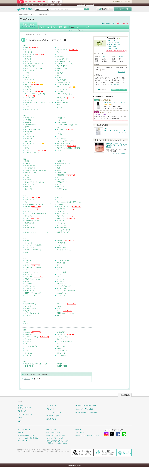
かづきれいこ (61, 118)
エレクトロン (29, 100)
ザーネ (59, 166)
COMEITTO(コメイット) (33, 153)
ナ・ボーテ (28, 243)
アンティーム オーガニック (34, 64)
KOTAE (59, 150)
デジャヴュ (60, 216)
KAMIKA (28, 122)
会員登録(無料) (117, 2)
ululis (58, 75)
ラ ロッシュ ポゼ (62, 337)
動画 (60, 27)
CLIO (58, 136)
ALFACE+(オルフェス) (32, 109)
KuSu (58, 132)
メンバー (72, 30)
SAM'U (27, 163)
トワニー (28, 225)
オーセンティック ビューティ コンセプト (39, 102)
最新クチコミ (51, 419)
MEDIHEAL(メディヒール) (65, 313)
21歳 (103, 57)
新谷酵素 (28, 180)
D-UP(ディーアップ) (63, 206)
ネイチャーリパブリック (33, 250)
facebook (118, 434)
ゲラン (27, 148)
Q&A (46, 4)
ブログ (41, 4)
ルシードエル (61, 346)
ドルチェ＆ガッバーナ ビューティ (36, 232)
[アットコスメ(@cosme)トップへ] (25, 10)
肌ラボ (59, 265)
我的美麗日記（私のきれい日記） (36, 364)
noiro (26, 252)
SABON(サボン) (62, 161)
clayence (28, 141)
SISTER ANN (61, 173)
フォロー (72, 27)
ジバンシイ (60, 180)
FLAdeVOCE (29, 284)
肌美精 (27, 265)
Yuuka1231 (46, 40)
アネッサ (28, 57)
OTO (26, 105)
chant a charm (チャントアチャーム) (69, 202)
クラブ (27, 134)
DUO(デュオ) (61, 218)
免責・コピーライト (52, 430)
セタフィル (60, 186)
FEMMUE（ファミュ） (33, 279)
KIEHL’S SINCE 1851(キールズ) (67, 125)
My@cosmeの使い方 (108, 23)
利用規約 (20, 432)
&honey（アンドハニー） (65, 64)
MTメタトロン (30, 98)
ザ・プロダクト (30, 168)
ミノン (59, 311)
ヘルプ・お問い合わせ (53, 432)
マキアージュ (61, 304)
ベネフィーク (29, 291)
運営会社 (78, 430)
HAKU (27, 263)
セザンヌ (28, 186)
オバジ (59, 105)
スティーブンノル (31, 184)
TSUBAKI (60, 204)
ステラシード (61, 184)
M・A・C (28, 306)
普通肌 (121, 57)
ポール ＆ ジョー (30, 295)
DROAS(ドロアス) (63, 232)
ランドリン (60, 339)
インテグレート (62, 73)
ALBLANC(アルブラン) (64, 61)
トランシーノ (61, 223)
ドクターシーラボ (63, 227)
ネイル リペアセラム (64, 250)
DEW (26, 218)
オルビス (60, 107)
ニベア (59, 245)
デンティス (60, 220)
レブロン (28, 351)
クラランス (60, 134)
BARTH (59, 267)
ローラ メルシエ (62, 351)
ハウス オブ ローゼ (63, 260)
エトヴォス (28, 91)
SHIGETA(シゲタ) (31, 173)
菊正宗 (27, 127)
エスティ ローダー (63, 84)
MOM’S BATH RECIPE (33, 308)
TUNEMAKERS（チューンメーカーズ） (38, 204)
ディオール (60, 211)
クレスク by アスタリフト (65, 141)
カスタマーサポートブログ (54, 438)
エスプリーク (29, 89)
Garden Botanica (30, 125)
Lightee (27, 332)
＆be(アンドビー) (31, 66)
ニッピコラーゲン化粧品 (33, 245)
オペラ (27, 107)
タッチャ (60, 197)
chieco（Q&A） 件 (113, 44)
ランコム (28, 339)
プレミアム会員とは (23, 430)
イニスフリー (29, 70)
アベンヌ (28, 59)
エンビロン (60, 100)
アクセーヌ (28, 52)
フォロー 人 (111, 46)
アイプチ (28, 50)
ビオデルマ (28, 274)
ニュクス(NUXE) (30, 247)
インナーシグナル (31, 75)
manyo (59, 306)
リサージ (28, 341)
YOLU (27, 324)
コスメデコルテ (30, 150)
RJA (58, 47)
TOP (20, 4)
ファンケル (60, 279)
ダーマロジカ (29, 199)
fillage (27, 281)
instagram (106, 434)
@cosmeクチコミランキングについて (87, 435)
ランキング (26, 4)
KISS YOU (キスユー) (32, 129)
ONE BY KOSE (62, 366)
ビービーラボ (61, 272)
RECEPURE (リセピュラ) (65, 341)
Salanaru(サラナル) (63, 163)
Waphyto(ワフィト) (63, 364)
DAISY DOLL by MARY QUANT (36, 213)
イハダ (59, 70)
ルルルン (60, 348)
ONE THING (29, 366)
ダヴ (58, 199)
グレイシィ (28, 146)
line (124, 434)
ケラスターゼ (61, 146)
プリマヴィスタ (30, 286)
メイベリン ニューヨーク (33, 313)
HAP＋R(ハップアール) (33, 267)
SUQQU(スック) (62, 182)
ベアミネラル (61, 288)
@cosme (25, 407)
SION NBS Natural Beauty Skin (35, 170)
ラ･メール (60, 334)
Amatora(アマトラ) (63, 59)
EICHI (59, 77)
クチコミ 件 (111, 40)
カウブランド (29, 118)
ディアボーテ (29, 211)
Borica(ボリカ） (62, 293)
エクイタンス (29, 80)
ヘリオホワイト (30, 288)
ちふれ (27, 202)
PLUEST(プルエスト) (64, 286)
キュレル (60, 129)
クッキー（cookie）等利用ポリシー (28, 438)
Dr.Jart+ (27, 230)
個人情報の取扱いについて (25, 435)
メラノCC (28, 315)
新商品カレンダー (52, 416)
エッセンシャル (62, 89)
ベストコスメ (90, 5)
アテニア (60, 54)
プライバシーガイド (23, 441)
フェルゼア (60, 281)
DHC (26, 209)
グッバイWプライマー (64, 143)
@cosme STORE (84, 409)
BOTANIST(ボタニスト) (33, 293)
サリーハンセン (30, 166)
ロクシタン (28, 353)
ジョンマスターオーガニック (35, 182)
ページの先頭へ (125, 395)
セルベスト (28, 189)
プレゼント (50, 409)
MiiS (58, 308)
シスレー (28, 175)
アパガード (60, 57)
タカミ (27, 197)
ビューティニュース (53, 412)
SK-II (26, 84)
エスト (59, 87)
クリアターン (29, 136)
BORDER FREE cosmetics (66, 291)
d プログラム (61, 209)
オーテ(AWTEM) (62, 102)
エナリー (60, 91)
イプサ (27, 73)
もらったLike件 (113, 42)
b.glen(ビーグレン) (31, 272)
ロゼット (28, 355)
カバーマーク (61, 120)
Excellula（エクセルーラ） (66, 82)
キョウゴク (28, 132)
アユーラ (28, 61)
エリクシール (61, 98)
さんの (116, 51)
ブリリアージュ (62, 284)
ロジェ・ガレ (61, 353)
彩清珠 (27, 161)
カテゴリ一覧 (81, 5)
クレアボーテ (61, 139)
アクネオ (60, 52)
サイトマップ (79, 432)
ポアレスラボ (61, 295)
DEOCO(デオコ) (62, 213)
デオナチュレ (29, 216)
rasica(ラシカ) (29, 334)
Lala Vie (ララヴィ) (31, 337)
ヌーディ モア (61, 247)
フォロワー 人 (112, 48)
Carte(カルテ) (61, 122)
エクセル (28, 82)
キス (58, 127)
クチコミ (54, 27)
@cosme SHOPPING (86, 405)
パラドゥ (60, 270)
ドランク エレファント (64, 230)
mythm (27, 311)
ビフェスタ (28, 277)
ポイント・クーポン (24, 414)
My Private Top (123, 23)
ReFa (27, 344)
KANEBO (28, 120)
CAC (58, 168)
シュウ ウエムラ (62, 177)
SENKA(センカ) (62, 189)
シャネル (28, 177)
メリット (60, 315)
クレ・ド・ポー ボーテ (33, 143)
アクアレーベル (62, 50)
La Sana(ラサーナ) (63, 332)
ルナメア (28, 348)
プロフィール (44, 27)
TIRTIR (27, 206)
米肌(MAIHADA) (30, 304)
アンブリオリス (62, 66)
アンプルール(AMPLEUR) (33, 68)
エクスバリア (61, 80)
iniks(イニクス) (62, 68)
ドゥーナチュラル (31, 227)
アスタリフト (29, 54)
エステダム (28, 87)
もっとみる (121, 72)
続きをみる (114, 84)
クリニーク (28, 139)
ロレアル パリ (61, 355)
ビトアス (60, 274)
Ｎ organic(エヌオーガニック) (35, 94)
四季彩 (59, 170)
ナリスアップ (61, 243)
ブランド (34, 4)
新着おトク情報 (55, 2)
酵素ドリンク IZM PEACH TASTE (68, 148)
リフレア (60, 344)
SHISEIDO (60, 175)
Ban (26, 270)
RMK (26, 47)
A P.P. (27, 77)
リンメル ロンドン (31, 346)
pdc (58, 277)
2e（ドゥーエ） (62, 225)
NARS (27, 240)
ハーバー (28, 260)
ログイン (127, 2)
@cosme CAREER (87, 412)
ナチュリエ (60, 240)
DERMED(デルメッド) (32, 220)
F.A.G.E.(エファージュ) (65, 94)
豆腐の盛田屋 (29, 223)
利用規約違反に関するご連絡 (55, 435)
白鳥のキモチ (61, 263)
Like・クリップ (83, 27)
